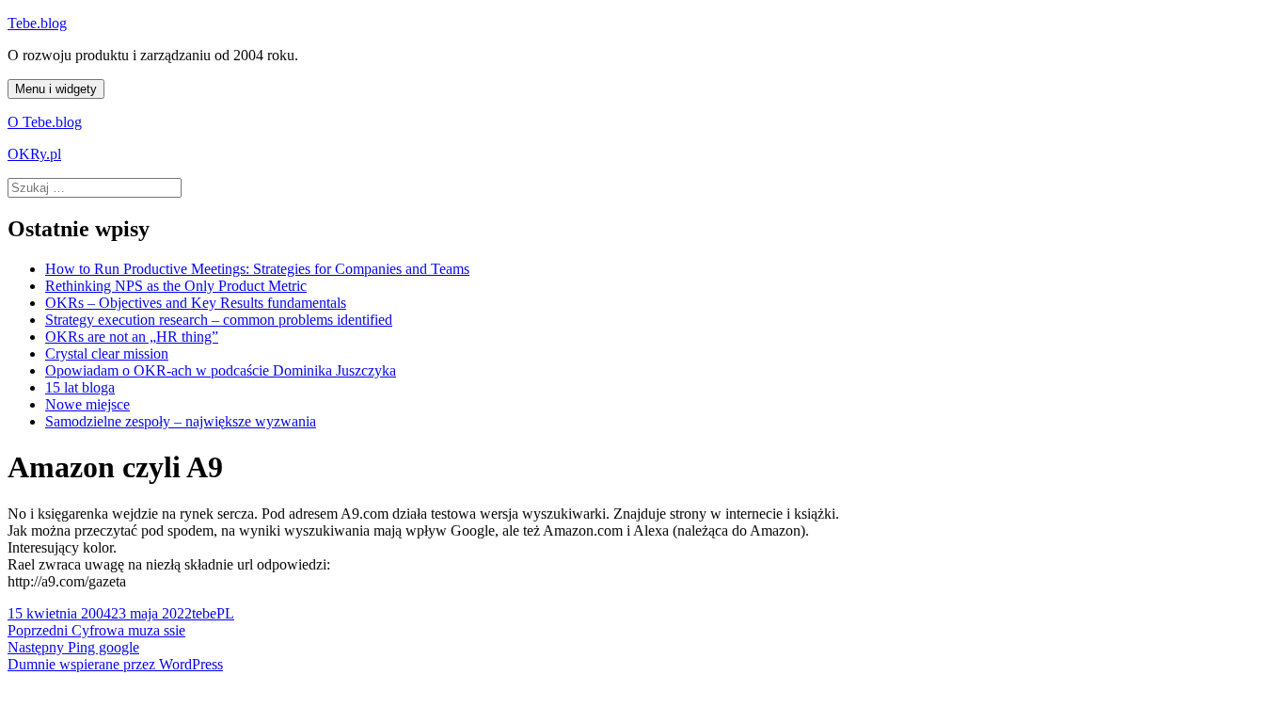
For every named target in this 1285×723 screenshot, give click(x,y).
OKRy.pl (34, 154)
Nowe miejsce (87, 404)
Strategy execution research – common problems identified (218, 320)
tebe (204, 613)
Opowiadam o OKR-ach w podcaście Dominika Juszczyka (220, 370)
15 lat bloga (80, 387)
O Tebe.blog (45, 122)
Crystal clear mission (106, 353)
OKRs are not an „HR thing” (131, 337)
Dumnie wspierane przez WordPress (115, 664)
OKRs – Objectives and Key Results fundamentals (195, 303)
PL (225, 613)
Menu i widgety (56, 89)
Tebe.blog (37, 23)
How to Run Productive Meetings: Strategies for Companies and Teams (257, 269)
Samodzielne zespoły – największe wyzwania (180, 421)
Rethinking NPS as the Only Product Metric (176, 286)
